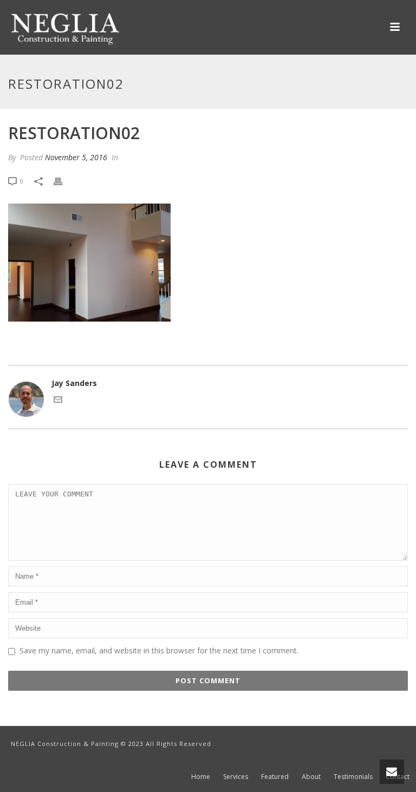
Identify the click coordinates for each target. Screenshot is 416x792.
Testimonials (353, 777)
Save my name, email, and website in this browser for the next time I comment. (159, 650)
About (311, 777)
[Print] (63, 180)
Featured (275, 777)
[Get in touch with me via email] (58, 401)
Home (200, 777)
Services (235, 777)
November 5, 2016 (76, 157)
